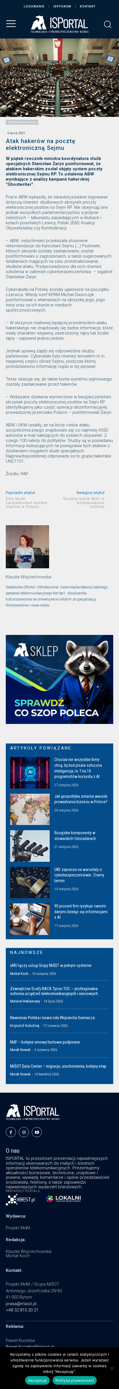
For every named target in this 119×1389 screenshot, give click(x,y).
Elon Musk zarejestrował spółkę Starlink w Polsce (26, 503)
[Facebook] (11, 1132)
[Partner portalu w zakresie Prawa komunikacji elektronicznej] (63, 1198)
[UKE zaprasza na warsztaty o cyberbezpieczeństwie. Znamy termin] (30, 882)
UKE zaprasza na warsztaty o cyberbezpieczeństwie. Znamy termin (79, 875)
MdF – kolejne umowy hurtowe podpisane (45, 1042)
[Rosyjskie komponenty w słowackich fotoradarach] (30, 845)
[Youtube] (37, 1132)
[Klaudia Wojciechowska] (27, 546)
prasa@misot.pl (21, 1303)
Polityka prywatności (74, 1380)
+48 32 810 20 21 (22, 1310)
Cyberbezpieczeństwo (22, 122)
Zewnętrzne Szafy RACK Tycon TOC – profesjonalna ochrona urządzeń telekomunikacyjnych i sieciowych (54, 991)
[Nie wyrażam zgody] (112, 1368)
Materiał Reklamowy (25, 1001)
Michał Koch (19, 973)
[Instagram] (24, 1132)
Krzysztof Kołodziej (24, 1025)
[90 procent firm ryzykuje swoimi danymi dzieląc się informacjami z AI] (30, 919)
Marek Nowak (20, 1050)
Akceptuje (37, 1380)
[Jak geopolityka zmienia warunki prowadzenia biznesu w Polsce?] (30, 809)
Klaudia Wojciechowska (28, 576)
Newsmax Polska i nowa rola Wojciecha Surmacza (52, 1017)
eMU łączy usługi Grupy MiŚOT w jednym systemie (51, 965)
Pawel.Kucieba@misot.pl (30, 1346)
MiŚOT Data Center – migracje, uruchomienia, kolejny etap (58, 1066)
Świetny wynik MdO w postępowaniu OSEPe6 (84, 503)
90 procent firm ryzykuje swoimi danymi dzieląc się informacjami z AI (80, 911)
